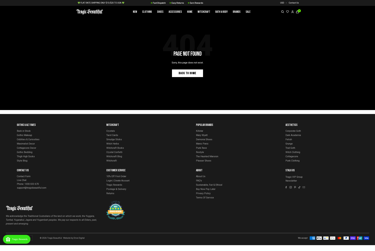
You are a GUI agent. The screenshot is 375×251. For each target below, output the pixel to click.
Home (189, 12)
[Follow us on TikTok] (299, 187)
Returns (110, 193)
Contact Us (294, 3)
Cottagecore (291, 156)
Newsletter (291, 180)
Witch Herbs (112, 143)
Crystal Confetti (114, 152)
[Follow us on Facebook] (286, 187)
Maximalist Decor (26, 143)
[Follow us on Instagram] (290, 187)
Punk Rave (201, 148)
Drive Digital (79, 238)
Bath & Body (221, 12)
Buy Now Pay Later (205, 189)
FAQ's (199, 180)
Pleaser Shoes (203, 160)
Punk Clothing (292, 160)
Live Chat (21, 180)
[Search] (282, 11)
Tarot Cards (112, 135)
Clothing (147, 12)
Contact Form (23, 176)
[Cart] (297, 11)
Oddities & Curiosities (28, 139)
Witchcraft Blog (114, 156)
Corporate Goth (293, 131)
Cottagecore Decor (26, 148)
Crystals (110, 131)
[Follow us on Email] (304, 187)
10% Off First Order (116, 176)
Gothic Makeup (24, 135)
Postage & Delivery (116, 189)
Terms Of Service (205, 197)
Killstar (199, 131)
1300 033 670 (31, 184)
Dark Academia (293, 135)
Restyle (200, 152)
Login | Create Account (117, 180)
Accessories (175, 12)
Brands (237, 12)
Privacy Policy (203, 193)
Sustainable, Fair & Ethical (209, 184)
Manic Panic (202, 143)
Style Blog (22, 160)
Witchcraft (204, 12)
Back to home (187, 73)
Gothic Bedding (24, 152)
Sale (248, 12)
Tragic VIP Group (294, 177)
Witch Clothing (292, 152)
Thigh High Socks (26, 156)
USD (282, 3)
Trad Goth (290, 148)
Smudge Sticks (114, 139)
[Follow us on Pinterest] (295, 187)
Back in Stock (24, 131)
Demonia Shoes (204, 139)
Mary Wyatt (202, 135)
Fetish (288, 139)
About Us (200, 176)
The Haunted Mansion (207, 156)
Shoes (160, 12)
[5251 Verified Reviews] (112, 202)
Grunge (289, 143)
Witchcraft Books (115, 148)
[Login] (292, 12)
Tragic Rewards (114, 184)
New (135, 12)
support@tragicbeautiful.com (31, 187)
